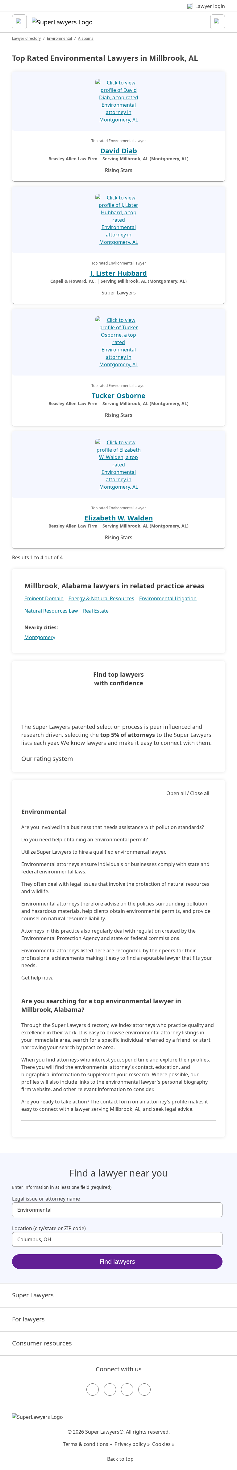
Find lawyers (117, 1261)
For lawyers (28, 1319)
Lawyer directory (26, 38)
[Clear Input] (215, 1209)
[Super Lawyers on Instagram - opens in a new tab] (110, 1389)
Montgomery (39, 637)
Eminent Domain (44, 598)
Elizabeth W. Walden (119, 517)
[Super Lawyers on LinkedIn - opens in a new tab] (144, 1389)
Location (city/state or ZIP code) (49, 1228)
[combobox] (117, 1209)
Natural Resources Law (51, 610)
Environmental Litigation (168, 598)
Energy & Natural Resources (101, 598)
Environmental (59, 38)
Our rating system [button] (47, 758)
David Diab (118, 150)
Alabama (86, 38)
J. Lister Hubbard (118, 272)
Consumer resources (42, 1343)
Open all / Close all (187, 793)
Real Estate (96, 610)
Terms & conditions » (87, 1444)
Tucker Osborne (118, 395)
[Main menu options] (19, 21)
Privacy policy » (132, 1444)
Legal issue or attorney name (46, 1198)
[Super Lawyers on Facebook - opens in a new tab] (92, 1389)
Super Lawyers (33, 1295)
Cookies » (163, 1444)
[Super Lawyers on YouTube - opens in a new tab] (127, 1389)
